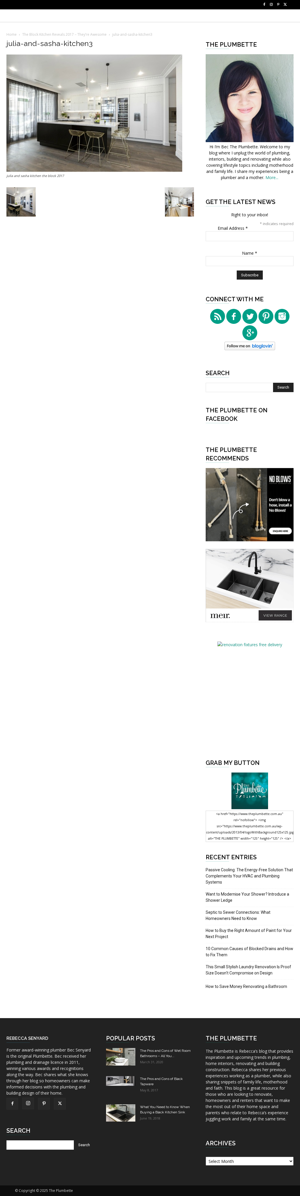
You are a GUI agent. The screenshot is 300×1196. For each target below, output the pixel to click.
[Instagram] (271, 4)
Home (11, 34)
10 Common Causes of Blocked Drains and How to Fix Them (249, 951)
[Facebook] (264, 4)
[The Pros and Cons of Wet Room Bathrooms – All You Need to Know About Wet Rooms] (120, 1057)
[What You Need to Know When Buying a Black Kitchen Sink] (120, 1113)
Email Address (233, 228)
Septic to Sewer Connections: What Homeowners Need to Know (238, 915)
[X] (285, 4)
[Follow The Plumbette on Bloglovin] (249, 348)
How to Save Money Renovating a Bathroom (246, 986)
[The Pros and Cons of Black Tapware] (120, 1081)
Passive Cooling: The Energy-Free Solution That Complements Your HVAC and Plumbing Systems (249, 875)
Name (249, 253)
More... (271, 177)
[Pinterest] (278, 4)
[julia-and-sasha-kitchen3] (94, 170)
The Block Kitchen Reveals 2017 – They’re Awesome (64, 34)
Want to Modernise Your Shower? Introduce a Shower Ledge (247, 897)
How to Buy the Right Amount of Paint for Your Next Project (249, 933)
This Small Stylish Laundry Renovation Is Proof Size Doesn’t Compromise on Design (248, 969)
